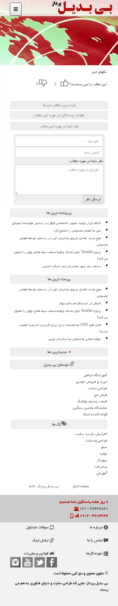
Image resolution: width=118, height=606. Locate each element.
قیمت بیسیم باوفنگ (92, 401)
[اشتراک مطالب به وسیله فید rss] (19, 93)
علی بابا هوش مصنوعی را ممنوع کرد (77, 230)
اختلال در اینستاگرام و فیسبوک (80, 303)
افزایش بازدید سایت (91, 434)
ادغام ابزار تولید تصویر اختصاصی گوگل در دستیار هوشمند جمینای (56, 223)
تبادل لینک (40, 540)
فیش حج (100, 394)
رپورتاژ (102, 460)
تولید (103, 453)
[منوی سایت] (16, 9)
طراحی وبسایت (96, 440)
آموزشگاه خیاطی (95, 375)
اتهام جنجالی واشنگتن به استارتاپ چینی (75, 339)
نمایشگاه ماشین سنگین (90, 407)
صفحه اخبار (80, 486)
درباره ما (97, 527)
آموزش (101, 473)
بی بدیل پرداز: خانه (44, 486)
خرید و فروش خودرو (91, 381)
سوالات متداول (37, 527)
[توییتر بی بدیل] (39, 562)
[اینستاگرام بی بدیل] (15, 562)
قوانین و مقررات (36, 553)
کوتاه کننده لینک (95, 414)
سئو (104, 447)
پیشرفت (100, 466)
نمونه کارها (95, 553)
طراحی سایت (97, 388)
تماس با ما (95, 540)
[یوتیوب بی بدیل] (27, 562)
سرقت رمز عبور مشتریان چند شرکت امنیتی (71, 266)
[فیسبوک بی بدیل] (52, 562)
